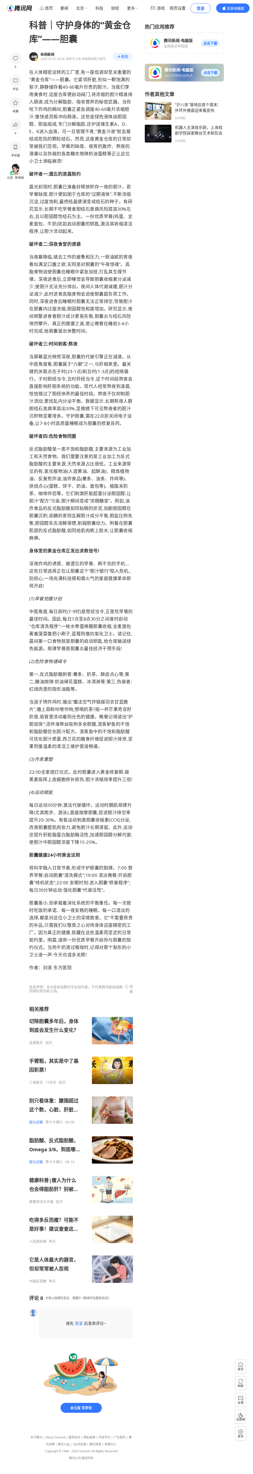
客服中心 (110, 1444)
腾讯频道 (95, 1444)
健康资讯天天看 (41, 1201)
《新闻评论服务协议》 (96, 1298)
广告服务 (120, 1437)
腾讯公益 (64, 1444)
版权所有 (87, 1458)
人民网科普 (37, 1241)
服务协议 (74, 1437)
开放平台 (104, 1437)
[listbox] (81, 1144)
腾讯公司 (75, 1458)
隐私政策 (89, 1437)
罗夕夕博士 (54, 1122)
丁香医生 (36, 1082)
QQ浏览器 (79, 1444)
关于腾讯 (36, 1437)
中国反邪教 (37, 1281)
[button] (210, 43)
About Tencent (55, 1437)
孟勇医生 (36, 1042)
